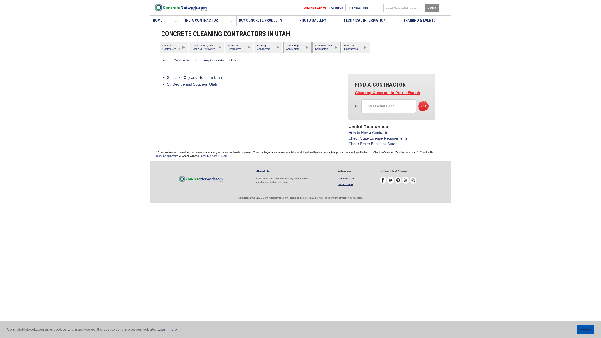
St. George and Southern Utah (192, 84)
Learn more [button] (167, 329)
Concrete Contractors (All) (171, 47)
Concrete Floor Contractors (323, 47)
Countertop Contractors (293, 47)
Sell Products (345, 184)
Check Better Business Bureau (374, 144)
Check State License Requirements (377, 138)
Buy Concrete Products (260, 20)
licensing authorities (167, 155)
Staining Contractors (263, 47)
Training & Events (419, 20)
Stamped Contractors (234, 47)
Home (157, 20)
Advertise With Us (315, 7)
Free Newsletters (358, 7)
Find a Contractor (200, 20)
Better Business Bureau (213, 155)
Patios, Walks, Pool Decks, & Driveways (203, 47)
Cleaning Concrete (209, 60)
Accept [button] (585, 329)
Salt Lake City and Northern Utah (194, 78)
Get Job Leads (346, 178)
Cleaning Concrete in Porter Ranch (387, 93)
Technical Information (364, 20)
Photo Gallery (313, 20)
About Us (337, 7)
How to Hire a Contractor (368, 133)
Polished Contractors (351, 47)
